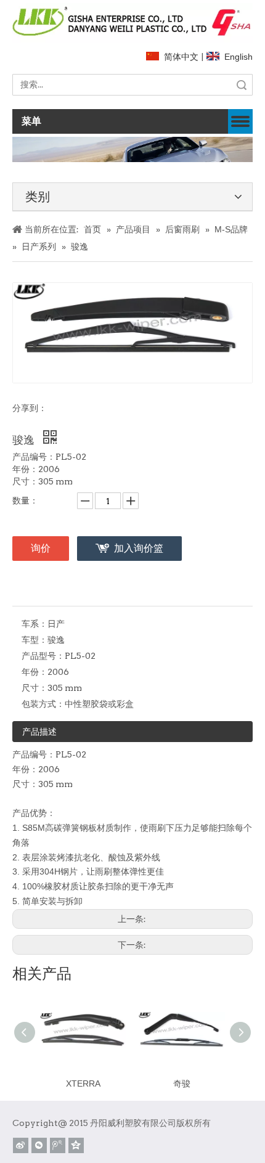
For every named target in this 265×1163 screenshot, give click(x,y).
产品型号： (43, 656)
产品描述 (39, 732)
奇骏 (181, 1083)
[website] (132, 23)
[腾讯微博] (57, 1145)
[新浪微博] (20, 1145)
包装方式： (43, 704)
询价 (41, 548)
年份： (34, 672)
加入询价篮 (138, 548)
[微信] (39, 1145)
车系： (34, 624)
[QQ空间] (76, 1145)
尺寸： (34, 688)
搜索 (241, 85)
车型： (34, 640)
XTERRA (83, 1083)
